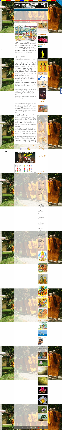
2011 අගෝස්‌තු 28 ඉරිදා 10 (42, 129)
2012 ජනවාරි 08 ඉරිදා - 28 (42, 149)
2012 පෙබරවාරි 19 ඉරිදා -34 (42, 156)
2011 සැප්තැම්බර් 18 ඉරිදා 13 (42, 132)
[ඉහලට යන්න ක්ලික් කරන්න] (61, 428)
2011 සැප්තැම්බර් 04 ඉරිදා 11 (42, 130)
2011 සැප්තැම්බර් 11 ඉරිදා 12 (42, 131)
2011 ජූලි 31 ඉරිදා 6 (41, 124)
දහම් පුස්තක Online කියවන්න (42, 34)
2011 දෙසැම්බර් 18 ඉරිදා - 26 (42, 147)
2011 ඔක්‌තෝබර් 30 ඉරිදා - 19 (42, 139)
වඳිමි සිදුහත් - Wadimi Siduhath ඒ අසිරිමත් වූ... (26, 4)
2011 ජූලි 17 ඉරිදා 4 (41, 122)
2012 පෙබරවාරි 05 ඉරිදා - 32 (42, 154)
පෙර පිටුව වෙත (16, 145)
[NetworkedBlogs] (25, 150)
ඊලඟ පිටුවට (34, 145)
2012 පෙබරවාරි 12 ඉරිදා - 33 (42, 155)
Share (5, 153)
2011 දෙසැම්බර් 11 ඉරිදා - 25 (42, 146)
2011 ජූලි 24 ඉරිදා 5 (41, 123)
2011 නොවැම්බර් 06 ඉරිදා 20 (42, 140)
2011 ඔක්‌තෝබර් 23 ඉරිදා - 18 (42, 138)
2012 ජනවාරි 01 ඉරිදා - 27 (42, 148)
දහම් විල (18, 21)
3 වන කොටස (40, 121)
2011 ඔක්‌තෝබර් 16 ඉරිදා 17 (42, 137)
